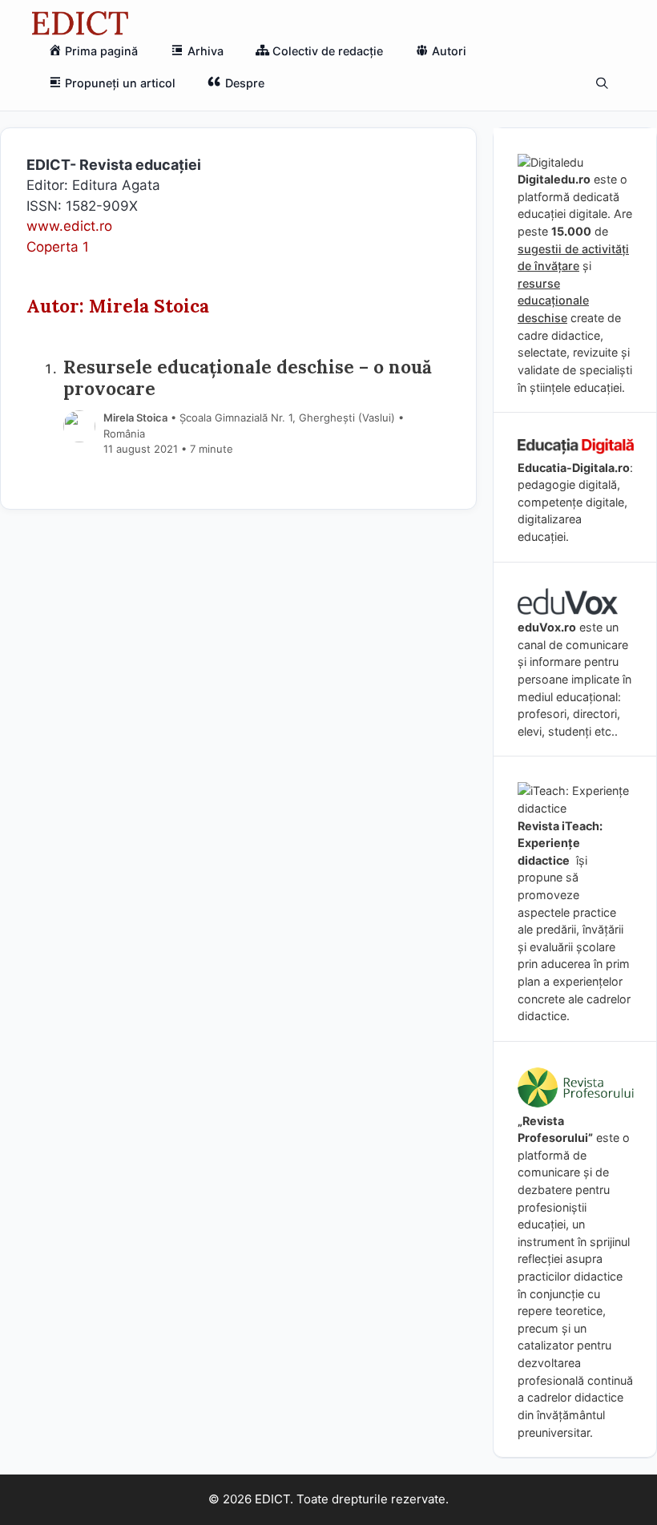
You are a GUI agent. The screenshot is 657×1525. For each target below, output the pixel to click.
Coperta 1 (57, 247)
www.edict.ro (69, 226)
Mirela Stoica (135, 417)
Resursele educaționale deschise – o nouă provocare (247, 377)
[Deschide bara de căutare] (602, 83)
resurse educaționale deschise (553, 300)
